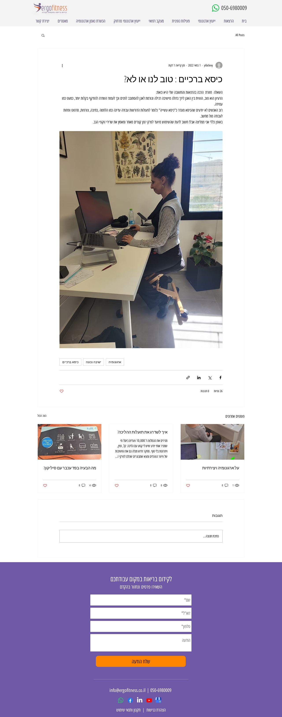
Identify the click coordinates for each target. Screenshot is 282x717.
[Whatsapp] (120, 700)
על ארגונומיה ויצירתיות (220, 467)
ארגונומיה (115, 362)
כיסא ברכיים (70, 362)
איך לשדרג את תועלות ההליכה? (142, 432)
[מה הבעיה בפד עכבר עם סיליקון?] (69, 442)
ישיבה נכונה (93, 362)
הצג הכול (41, 416)
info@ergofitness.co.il (127, 690)
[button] (43, 35)
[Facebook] (130, 700)
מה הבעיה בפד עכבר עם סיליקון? (70, 467)
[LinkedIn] (139, 700)
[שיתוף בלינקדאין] (199, 377)
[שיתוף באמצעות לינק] (188, 377)
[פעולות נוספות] (62, 65)
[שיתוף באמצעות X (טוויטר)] (210, 377)
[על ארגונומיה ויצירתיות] (212, 442)
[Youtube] (149, 700)
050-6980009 (234, 7)
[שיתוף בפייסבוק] (220, 377)
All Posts (240, 35)
